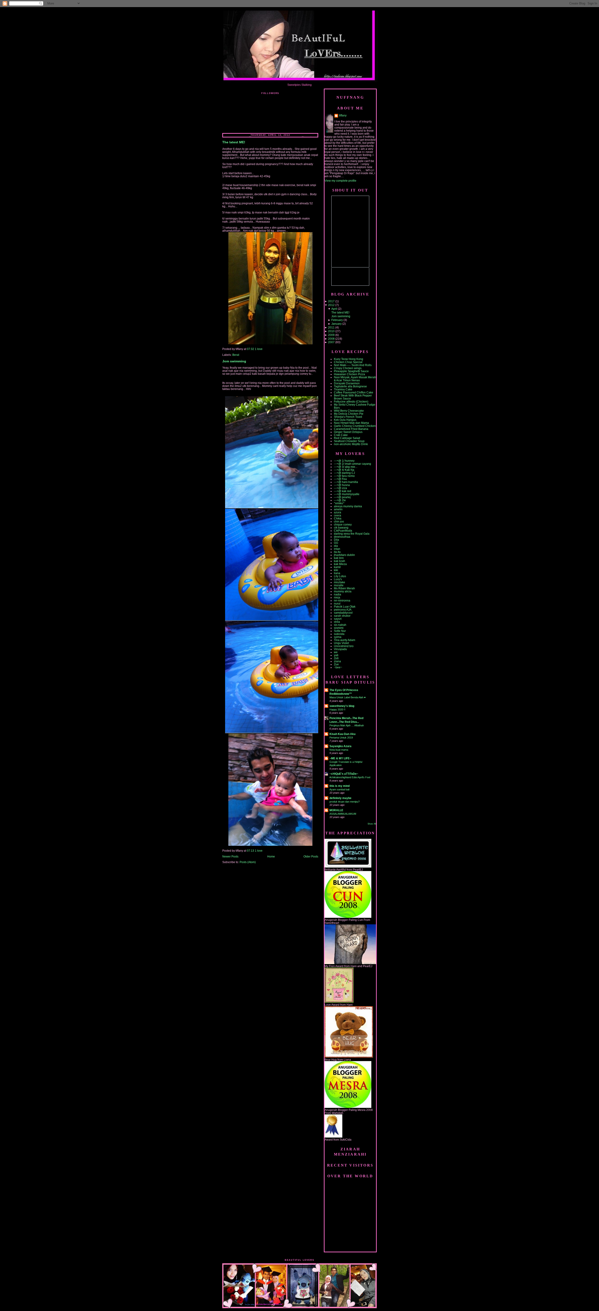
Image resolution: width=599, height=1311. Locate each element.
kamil (337, 567)
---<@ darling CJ (344, 472)
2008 (331, 338)
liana (337, 573)
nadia (337, 594)
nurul (337, 603)
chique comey (343, 524)
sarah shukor (342, 615)
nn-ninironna (342, 600)
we (336, 652)
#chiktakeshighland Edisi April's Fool (349, 777)
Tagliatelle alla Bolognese (350, 386)
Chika (337, 518)
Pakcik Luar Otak (344, 606)
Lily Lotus (340, 576)
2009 (331, 334)
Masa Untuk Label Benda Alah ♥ (347, 697)
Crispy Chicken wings (348, 368)
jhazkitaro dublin (344, 554)
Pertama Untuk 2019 (341, 737)
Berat (235, 354)
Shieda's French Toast (348, 416)
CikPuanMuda (343, 530)
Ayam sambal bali (339, 789)
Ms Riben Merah (344, 588)
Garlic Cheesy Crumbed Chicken (355, 425)
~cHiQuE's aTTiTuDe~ (343, 773)
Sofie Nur (340, 630)
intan (337, 548)
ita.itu (337, 551)
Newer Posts (230, 856)
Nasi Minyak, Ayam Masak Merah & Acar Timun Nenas (355, 379)
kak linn (339, 557)
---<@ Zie (340, 500)
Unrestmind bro (344, 646)
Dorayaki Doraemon (347, 383)
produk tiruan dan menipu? (344, 801)
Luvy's (338, 579)
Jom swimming (234, 361)
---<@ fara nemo (344, 475)
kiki (336, 570)
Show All (372, 824)
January (336, 323)
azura (337, 512)
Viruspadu (340, 649)
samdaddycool (343, 612)
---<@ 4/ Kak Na (344, 469)
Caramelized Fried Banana (351, 428)
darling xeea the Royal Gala (351, 533)
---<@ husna (342, 484)
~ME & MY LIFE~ (340, 758)
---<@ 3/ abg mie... (345, 466)
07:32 (250, 348)
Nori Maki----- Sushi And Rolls (353, 365)
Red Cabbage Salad (347, 437)
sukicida (339, 633)
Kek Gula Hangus (345, 419)
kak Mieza (340, 563)
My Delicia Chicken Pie (348, 413)
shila (337, 621)
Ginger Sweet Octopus (348, 431)
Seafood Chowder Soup (349, 441)
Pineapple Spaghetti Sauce (351, 371)
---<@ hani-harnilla (346, 481)
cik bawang (341, 527)
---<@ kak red (342, 491)
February (337, 319)
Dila (336, 539)
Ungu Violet (341, 643)
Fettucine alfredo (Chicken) (351, 401)
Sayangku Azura (340, 746)
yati (336, 655)
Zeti (336, 658)
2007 (331, 342)
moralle (338, 585)
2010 (331, 331)
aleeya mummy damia (348, 506)
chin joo (339, 521)
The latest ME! (233, 142)
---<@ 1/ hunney (344, 460)
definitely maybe (340, 798)
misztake (339, 582)
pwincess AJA (342, 609)
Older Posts (310, 856)
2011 (331, 327)
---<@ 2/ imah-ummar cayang (352, 463)
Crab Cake (341, 434)
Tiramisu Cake (343, 389)
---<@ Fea (340, 478)
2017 (331, 301)
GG (336, 542)
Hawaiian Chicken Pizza (349, 374)
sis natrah (340, 624)
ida (336, 545)
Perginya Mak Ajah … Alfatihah (346, 725)
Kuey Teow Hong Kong (348, 358)
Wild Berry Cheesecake (349, 410)
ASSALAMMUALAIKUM (342, 813)
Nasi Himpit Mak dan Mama (351, 422)
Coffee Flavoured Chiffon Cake (353, 392)
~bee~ (338, 667)
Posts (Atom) (248, 862)
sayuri (338, 618)
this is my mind (339, 785)
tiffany (343, 115)
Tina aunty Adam (344, 639)
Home (271, 856)
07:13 (250, 850)
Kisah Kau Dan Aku (342, 733)
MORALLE (336, 810)
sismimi (338, 627)
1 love (259, 348)
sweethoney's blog (341, 705)
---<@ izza (340, 488)
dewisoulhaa (342, 536)
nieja (337, 597)
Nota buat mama (338, 749)
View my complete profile (340, 180)
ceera (337, 515)
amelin (338, 509)
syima (337, 636)
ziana (337, 661)
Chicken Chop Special (348, 362)
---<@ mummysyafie (346, 494)
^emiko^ (339, 503)
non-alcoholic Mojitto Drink (351, 444)
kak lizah (339, 560)
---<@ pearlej (342, 497)
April (334, 308)
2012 (331, 304)
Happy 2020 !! (337, 709)
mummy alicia (342, 591)
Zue (336, 664)
